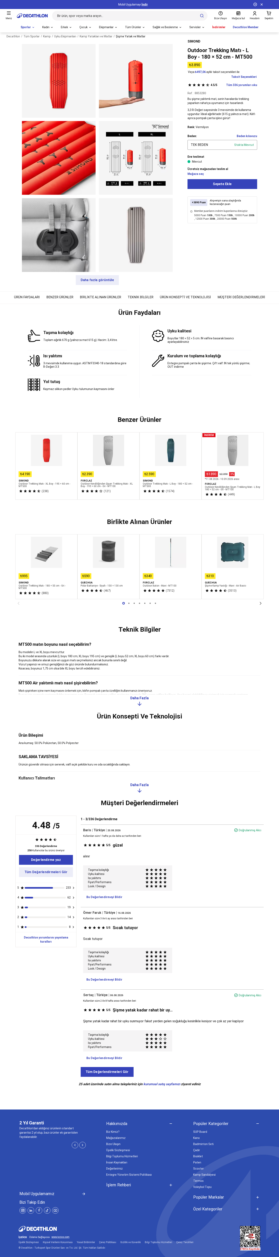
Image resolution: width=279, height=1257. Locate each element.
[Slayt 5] (150, 603)
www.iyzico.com (60, 1237)
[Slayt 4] (144, 603)
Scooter (198, 1168)
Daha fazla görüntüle (97, 280)
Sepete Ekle (222, 184)
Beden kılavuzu (247, 136)
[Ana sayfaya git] (32, 15)
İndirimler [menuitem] (218, 27)
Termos (198, 1180)
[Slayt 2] (134, 603)
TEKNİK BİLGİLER (140, 297)
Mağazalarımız (116, 1138)
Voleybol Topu (202, 1187)
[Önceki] (18, 603)
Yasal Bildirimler (86, 1242)
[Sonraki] (261, 603)
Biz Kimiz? (112, 1131)
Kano (196, 1138)
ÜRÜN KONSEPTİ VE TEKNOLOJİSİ (185, 297)
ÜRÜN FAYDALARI (27, 297)
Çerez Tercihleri (184, 1242)
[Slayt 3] (139, 603)
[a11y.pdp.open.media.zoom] (59, 81)
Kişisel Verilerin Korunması (58, 1242)
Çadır (196, 1150)
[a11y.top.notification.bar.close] (262, 4)
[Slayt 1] (128, 603)
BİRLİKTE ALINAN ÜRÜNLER (100, 297)
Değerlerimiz (114, 1168)
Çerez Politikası (107, 1242)
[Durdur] (255, 4)
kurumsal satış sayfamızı (161, 1084)
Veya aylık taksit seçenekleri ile (214, 72)
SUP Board (200, 1131)
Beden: (192, 136)
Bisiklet (198, 1156)
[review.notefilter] (73, 888)
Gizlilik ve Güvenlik (130, 1242)
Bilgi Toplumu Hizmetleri (122, 1156)
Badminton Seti (203, 1144)
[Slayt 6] (155, 603)
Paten (197, 1162)
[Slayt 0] (123, 603)
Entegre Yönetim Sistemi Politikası (129, 1174)
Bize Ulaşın (113, 1144)
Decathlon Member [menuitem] (246, 27)
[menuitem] (27, 27)
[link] (46, 860)
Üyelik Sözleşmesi (118, 1150)
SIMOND (193, 41)
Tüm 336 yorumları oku (234, 85)
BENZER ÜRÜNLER (59, 297)
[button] (139, 314)
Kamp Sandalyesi (204, 1174)
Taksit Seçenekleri (244, 76)
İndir (145, 4)
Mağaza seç (195, 173)
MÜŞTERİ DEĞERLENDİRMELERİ (241, 297)
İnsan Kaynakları (116, 1162)
